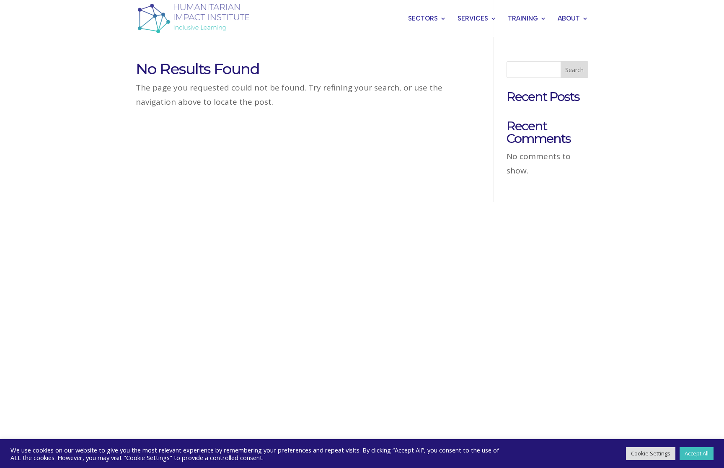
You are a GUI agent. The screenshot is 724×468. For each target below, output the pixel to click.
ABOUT (569, 19)
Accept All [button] (696, 453)
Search (574, 70)
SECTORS (423, 19)
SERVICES (473, 19)
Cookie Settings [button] (650, 453)
